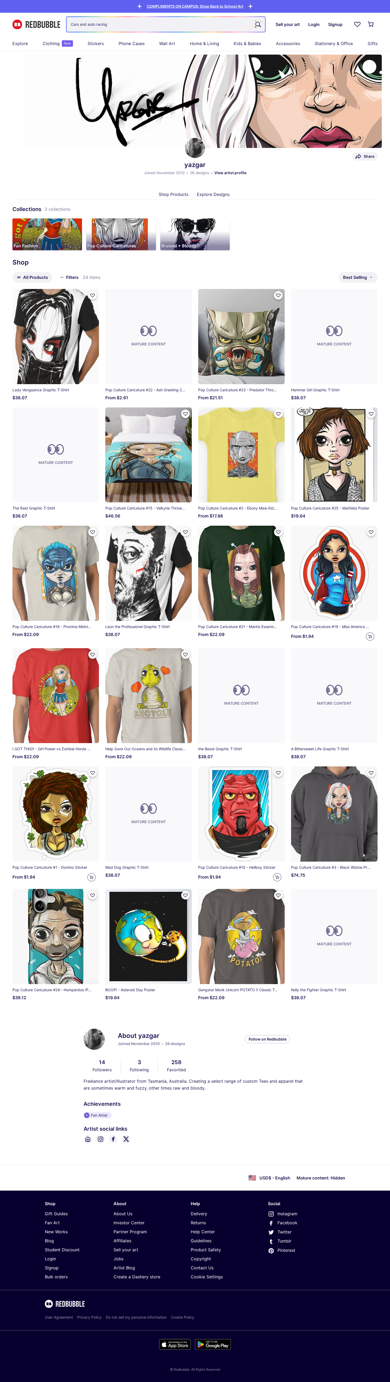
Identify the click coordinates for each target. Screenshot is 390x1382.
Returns (198, 1222)
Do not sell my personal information (136, 1317)
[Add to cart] (370, 636)
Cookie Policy (182, 1317)
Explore (20, 43)
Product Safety (206, 1249)
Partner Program (130, 1231)
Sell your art (126, 1249)
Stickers (96, 43)
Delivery (199, 1213)
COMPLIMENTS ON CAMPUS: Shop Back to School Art (195, 6)
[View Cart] (371, 24)
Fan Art (52, 1222)
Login (50, 1258)
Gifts (373, 43)
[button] (195, 6)
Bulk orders (56, 1276)
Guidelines (201, 1240)
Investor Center (129, 1222)
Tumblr (284, 1241)
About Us (123, 1213)
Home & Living (204, 43)
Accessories (288, 43)
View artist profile (230, 172)
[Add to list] (92, 295)
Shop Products (173, 194)
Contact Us (202, 1267)
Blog (49, 1240)
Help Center (203, 1231)
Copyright (201, 1258)
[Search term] (257, 24)
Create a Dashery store (137, 1276)
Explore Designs (213, 194)
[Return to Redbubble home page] (36, 24)
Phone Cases (132, 43)
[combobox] (166, 24)
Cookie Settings (207, 1276)
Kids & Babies (247, 43)
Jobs (118, 1258)
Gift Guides (56, 1213)
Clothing (57, 43)
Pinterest (286, 1250)
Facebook (287, 1222)
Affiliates (122, 1240)
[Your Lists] (357, 24)
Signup (52, 1267)
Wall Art (167, 43)
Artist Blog (124, 1267)
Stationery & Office (334, 43)
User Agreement (59, 1317)
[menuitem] (20, 43)
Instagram (287, 1213)
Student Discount (62, 1249)
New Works (56, 1231)
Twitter (285, 1232)
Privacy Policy (89, 1317)
